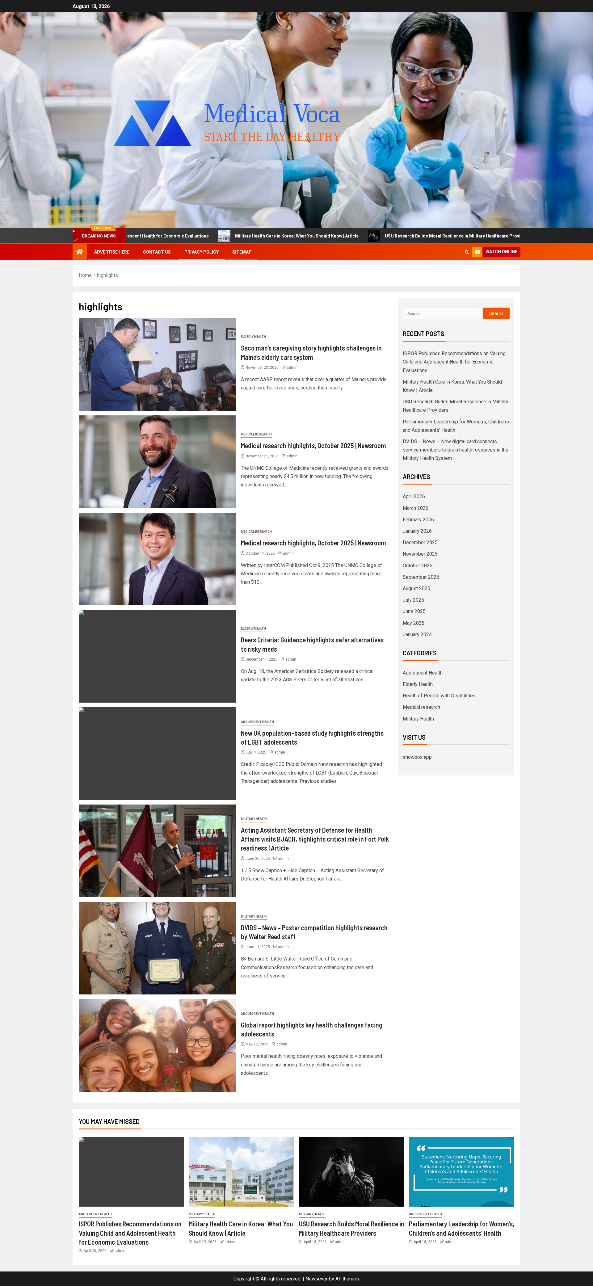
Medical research (256, 434)
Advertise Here (111, 252)
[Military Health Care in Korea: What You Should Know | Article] (241, 1172)
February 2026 (418, 520)
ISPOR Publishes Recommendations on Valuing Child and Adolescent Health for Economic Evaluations (454, 362)
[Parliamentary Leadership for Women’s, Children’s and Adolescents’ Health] (461, 1172)
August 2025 (416, 588)
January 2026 (417, 531)
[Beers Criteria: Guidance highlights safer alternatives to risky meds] (157, 656)
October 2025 (417, 566)
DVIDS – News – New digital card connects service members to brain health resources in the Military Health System (455, 450)
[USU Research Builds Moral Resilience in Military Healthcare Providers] (351, 1172)
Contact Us (157, 252)
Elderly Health (253, 336)
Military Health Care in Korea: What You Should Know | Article (212, 235)
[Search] (467, 252)
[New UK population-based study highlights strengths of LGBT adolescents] (157, 753)
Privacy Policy (201, 252)
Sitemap (242, 252)
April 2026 (414, 496)
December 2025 (420, 542)
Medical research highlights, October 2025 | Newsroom (313, 445)
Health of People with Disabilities (439, 696)
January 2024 (417, 634)
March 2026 (415, 508)
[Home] (79, 252)
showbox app (417, 757)
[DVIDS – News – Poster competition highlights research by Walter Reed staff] (157, 948)
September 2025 (421, 577)
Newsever (316, 1279)
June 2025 (414, 611)
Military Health (254, 819)
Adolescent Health (257, 722)
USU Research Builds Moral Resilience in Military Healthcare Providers (372, 235)
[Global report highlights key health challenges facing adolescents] (157, 1045)
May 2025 (413, 623)
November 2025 (420, 554)
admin (292, 367)
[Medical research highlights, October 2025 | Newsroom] (157, 461)
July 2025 (413, 600)
